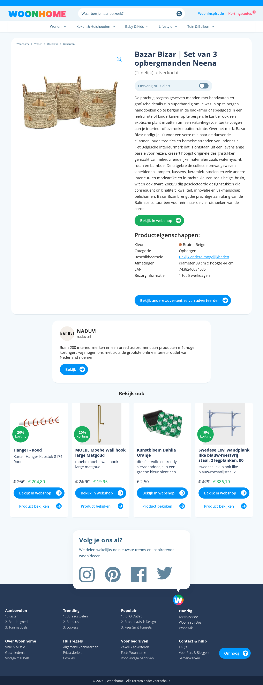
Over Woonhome (20, 641)
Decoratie (52, 44)
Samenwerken (189, 658)
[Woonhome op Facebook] (138, 574)
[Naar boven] (180, 593)
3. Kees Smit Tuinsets (136, 627)
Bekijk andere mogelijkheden (204, 256)
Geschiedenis (15, 652)
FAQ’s (183, 647)
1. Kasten (11, 616)
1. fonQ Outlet (131, 616)
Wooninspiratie (211, 13)
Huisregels (73, 641)
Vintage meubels (17, 658)
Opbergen (69, 44)
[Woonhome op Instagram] (87, 574)
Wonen (38, 44)
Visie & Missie (15, 647)
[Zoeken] (179, 13)
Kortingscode (188, 617)
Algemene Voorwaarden (80, 647)
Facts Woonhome (133, 652)
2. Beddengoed (16, 621)
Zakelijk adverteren (135, 647)
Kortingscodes (240, 13)
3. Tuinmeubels (16, 627)
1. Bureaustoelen (75, 616)
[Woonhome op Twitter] (164, 574)
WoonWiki (186, 628)
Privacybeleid (73, 652)
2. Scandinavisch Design (138, 621)
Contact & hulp (193, 641)
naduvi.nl (84, 336)
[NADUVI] (67, 333)
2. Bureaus (70, 621)
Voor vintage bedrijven (137, 658)
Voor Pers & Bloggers (194, 652)
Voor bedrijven (134, 641)
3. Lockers (70, 627)
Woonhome (23, 44)
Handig (185, 610)
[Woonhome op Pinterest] (113, 574)
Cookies (69, 658)
